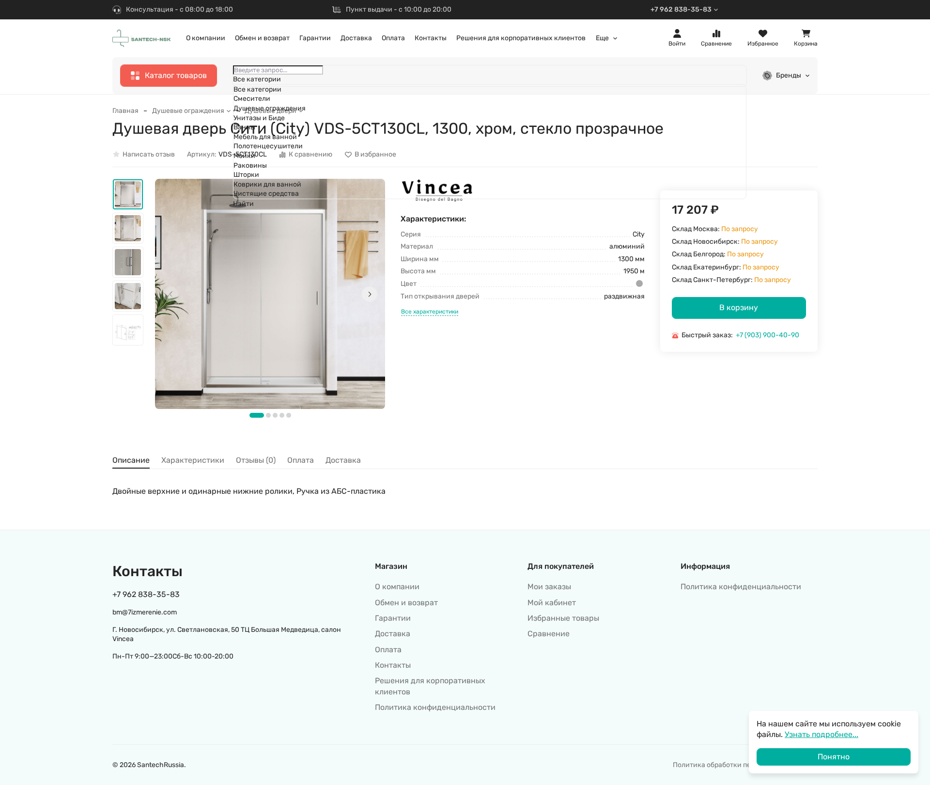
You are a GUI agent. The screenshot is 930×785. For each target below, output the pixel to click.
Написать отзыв (149, 154)
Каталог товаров (176, 75)
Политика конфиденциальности (435, 707)
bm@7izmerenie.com (144, 612)
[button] (256, 415)
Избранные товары (563, 618)
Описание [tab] (131, 460)
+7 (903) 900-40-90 (767, 335)
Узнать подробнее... (821, 734)
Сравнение (548, 633)
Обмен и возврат (262, 38)
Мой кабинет (551, 602)
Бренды (788, 75)
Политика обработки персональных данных (745, 765)
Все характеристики (429, 311)
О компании (205, 38)
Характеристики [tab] (192, 460)
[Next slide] (369, 294)
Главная (125, 111)
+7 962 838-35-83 (681, 9)
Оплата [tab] (300, 460)
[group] (270, 294)
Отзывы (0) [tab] (256, 460)
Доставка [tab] (343, 460)
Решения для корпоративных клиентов (521, 38)
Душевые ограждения (188, 111)
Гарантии (315, 38)
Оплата (393, 38)
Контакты (431, 38)
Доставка (356, 38)
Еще (602, 38)
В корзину (738, 307)
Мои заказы (549, 586)
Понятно (834, 756)
